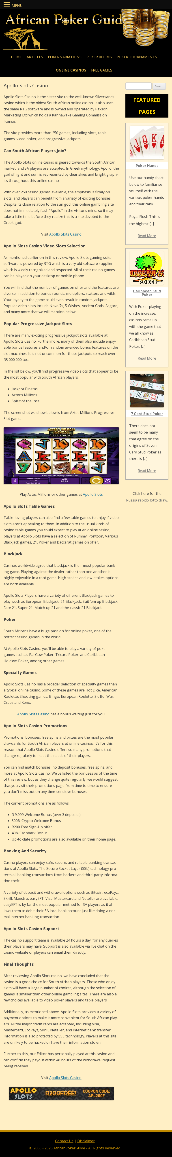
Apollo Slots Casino (65, 234)
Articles (35, 57)
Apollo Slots (93, 494)
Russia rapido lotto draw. (147, 500)
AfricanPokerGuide (69, 1148)
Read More (147, 235)
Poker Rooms (99, 57)
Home (16, 57)
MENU (17, 5)
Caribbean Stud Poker (147, 293)
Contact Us (64, 1140)
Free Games (101, 70)
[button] (8, 4)
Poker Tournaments (137, 57)
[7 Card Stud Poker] (147, 390)
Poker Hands (147, 165)
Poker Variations (65, 57)
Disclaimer (86, 1140)
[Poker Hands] (147, 142)
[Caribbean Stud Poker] (147, 268)
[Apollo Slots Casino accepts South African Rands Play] (61, 1098)
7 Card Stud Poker (147, 413)
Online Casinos (71, 70)
